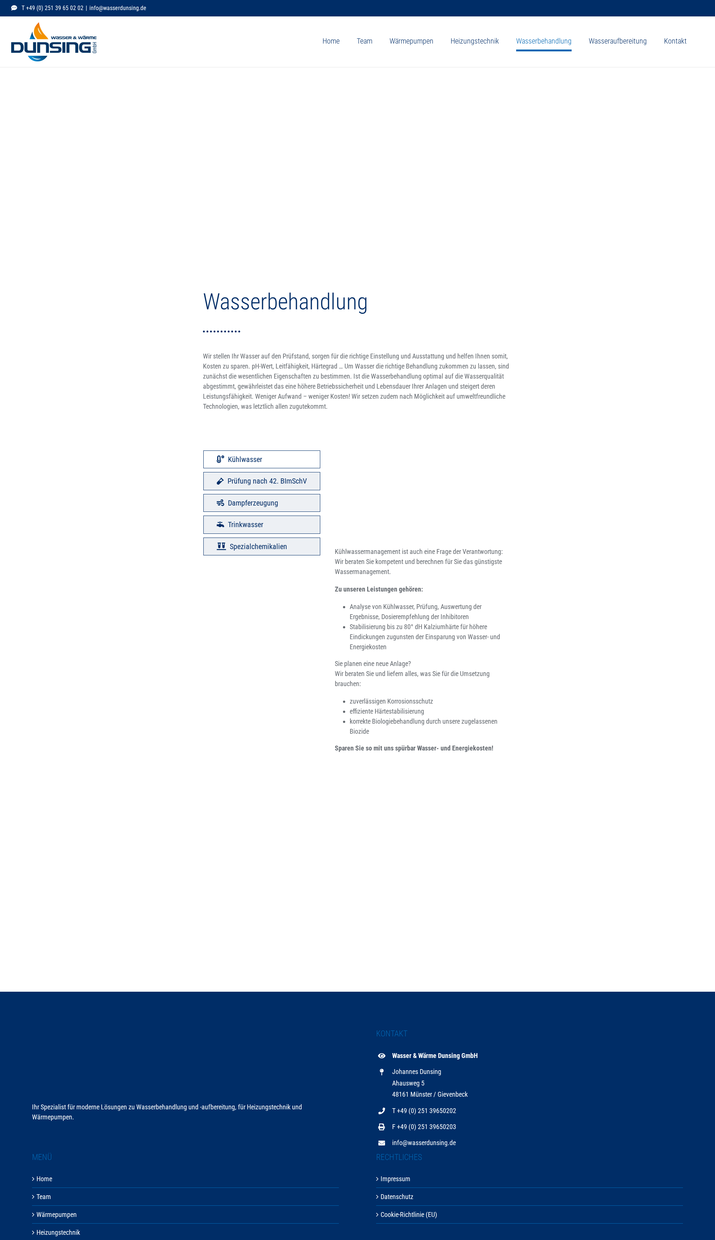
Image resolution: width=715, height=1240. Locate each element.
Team (43, 1197)
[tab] (261, 459)
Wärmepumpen (56, 1214)
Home (44, 1179)
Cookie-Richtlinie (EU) (409, 1214)
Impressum (395, 1179)
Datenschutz (397, 1197)
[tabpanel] (423, 605)
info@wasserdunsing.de (117, 8)
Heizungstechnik (58, 1232)
